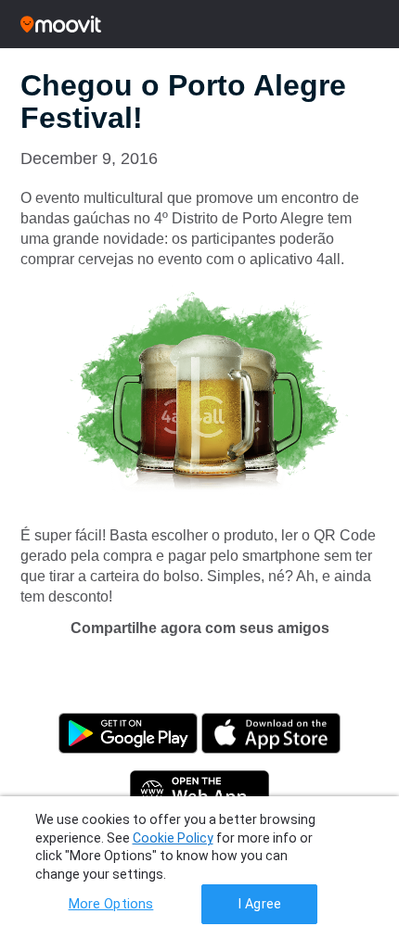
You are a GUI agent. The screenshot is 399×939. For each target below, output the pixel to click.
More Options (111, 904)
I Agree (259, 904)
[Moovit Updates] (199, 24)
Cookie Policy (173, 838)
